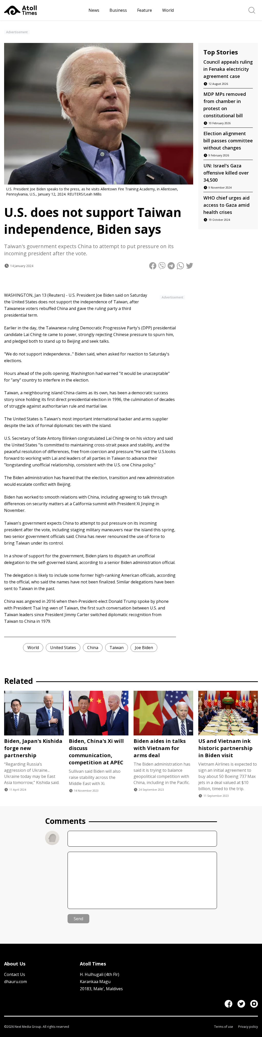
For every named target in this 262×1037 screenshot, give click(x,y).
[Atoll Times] (44, 10)
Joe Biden (144, 647)
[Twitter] (241, 1004)
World (168, 10)
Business (118, 10)
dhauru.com (15, 981)
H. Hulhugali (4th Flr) (99, 974)
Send (78, 918)
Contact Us (14, 974)
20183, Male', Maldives (101, 989)
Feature (144, 10)
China (92, 647)
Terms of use (223, 1027)
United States (63, 647)
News (94, 10)
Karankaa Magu (95, 981)
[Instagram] (254, 1004)
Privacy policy (248, 1027)
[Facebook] (228, 1004)
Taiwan (117, 647)
